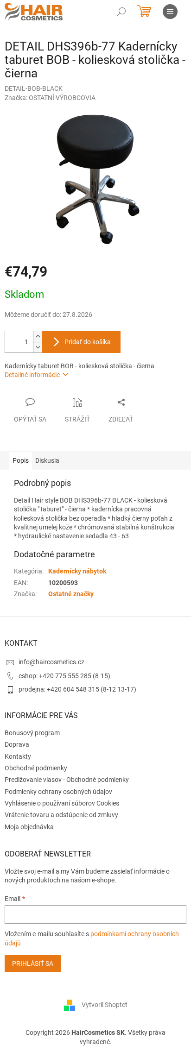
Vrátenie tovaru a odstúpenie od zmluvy (61, 814)
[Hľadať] (121, 11)
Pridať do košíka (87, 342)
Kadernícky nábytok (77, 571)
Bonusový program (32, 733)
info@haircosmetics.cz (51, 662)
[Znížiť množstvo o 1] (37, 347)
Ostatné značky (71, 594)
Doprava (17, 744)
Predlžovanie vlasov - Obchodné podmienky (67, 779)
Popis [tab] (21, 460)
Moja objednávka (29, 827)
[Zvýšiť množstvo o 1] (37, 336)
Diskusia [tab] (47, 460)
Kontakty (18, 756)
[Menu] (170, 11)
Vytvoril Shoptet (104, 1004)
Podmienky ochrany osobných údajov (58, 791)
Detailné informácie (32, 374)
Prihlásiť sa (32, 963)
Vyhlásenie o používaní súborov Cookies (62, 803)
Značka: (50, 97)
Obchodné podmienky (36, 768)
